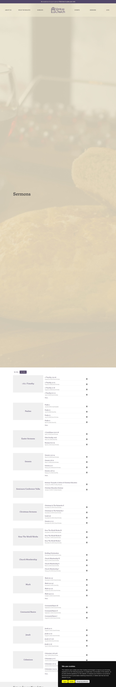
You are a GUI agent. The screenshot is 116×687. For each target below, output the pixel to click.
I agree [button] (65, 681)
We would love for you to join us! (58, 1)
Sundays (40, 10)
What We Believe (24, 10)
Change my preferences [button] (82, 681)
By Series (23, 372)
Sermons (93, 10)
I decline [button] (71, 681)
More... (46, 397)
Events (77, 10)
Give (107, 10)
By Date (16, 372)
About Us (8, 10)
